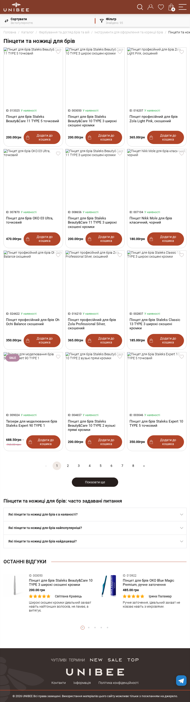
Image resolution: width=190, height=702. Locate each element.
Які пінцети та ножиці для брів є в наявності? (43, 514)
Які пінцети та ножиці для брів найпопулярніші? (45, 528)
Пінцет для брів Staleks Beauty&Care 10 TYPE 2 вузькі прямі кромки (91, 425)
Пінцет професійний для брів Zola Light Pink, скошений (154, 119)
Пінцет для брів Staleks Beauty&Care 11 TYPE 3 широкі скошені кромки (92, 222)
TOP (133, 659)
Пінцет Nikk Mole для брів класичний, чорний (151, 220)
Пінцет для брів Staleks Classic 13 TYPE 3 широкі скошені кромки (155, 324)
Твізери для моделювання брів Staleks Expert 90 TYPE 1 (31, 423)
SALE (114, 659)
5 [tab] (108, 628)
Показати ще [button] (95, 482)
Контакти (58, 683)
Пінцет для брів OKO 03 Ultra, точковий (29, 220)
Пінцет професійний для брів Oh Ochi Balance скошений (32, 322)
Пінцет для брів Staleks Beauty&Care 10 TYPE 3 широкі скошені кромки (92, 121)
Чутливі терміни (68, 659)
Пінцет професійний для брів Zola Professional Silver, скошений (92, 324)
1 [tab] (83, 628)
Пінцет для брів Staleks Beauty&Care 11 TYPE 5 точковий (32, 119)
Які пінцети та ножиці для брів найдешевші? (42, 541)
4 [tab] (101, 628)
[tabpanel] (48, 593)
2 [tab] (89, 628)
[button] (183, 7)
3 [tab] (95, 628)
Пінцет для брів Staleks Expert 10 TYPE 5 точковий (156, 423)
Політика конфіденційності (118, 683)
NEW (96, 659)
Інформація (82, 683)
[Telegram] (181, 680)
